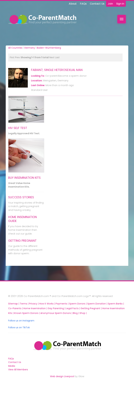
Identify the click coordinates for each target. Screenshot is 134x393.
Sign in (120, 4)
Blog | (76, 313)
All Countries (15, 47)
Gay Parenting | (57, 308)
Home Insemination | (35, 308)
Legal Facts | (73, 308)
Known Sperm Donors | (27, 313)
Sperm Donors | (78, 303)
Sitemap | (14, 303)
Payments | (62, 303)
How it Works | (47, 303)
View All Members (18, 369)
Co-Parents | (15, 308)
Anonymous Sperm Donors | (56, 313)
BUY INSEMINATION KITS (24, 178)
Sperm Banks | (116, 303)
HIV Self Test (17, 128)
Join (110, 4)
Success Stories (21, 197)
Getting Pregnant (22, 241)
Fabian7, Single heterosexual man (57, 70)
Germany (29, 47)
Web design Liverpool (62, 376)
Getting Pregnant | (91, 308)
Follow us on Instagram (21, 320)
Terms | (24, 303)
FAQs (83, 4)
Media (11, 366)
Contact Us (97, 4)
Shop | (83, 313)
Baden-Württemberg (49, 47)
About (73, 4)
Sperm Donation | (97, 303)
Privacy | (34, 303)
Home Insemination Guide (22, 219)
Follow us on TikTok (19, 327)
